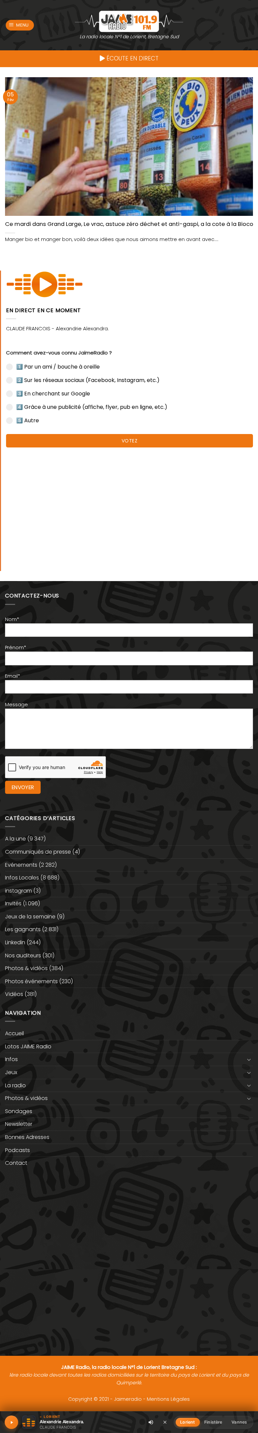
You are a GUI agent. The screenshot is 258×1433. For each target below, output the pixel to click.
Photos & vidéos (26, 968)
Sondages (18, 1111)
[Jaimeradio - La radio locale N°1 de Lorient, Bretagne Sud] (129, 21)
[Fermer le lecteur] (165, 1422)
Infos (11, 1059)
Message (16, 704)
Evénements (21, 865)
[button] (20, 25)
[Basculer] (249, 1059)
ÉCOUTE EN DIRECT (132, 58)
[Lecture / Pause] (11, 1422)
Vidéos (14, 994)
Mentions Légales (168, 1399)
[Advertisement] (129, 506)
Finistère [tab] (213, 1422)
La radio (15, 1085)
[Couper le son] (150, 1422)
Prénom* (15, 647)
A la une (15, 839)
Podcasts (17, 1150)
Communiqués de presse (38, 852)
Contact (16, 1163)
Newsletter (18, 1124)
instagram (18, 891)
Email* (12, 676)
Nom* (12, 619)
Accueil (14, 1033)
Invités (13, 903)
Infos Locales (22, 877)
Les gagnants (23, 929)
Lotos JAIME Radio (28, 1046)
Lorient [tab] (187, 1422)
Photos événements (31, 981)
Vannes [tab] (239, 1422)
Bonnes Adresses (27, 1137)
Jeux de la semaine (30, 916)
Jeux (11, 1072)
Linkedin (15, 942)
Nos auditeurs (23, 955)
